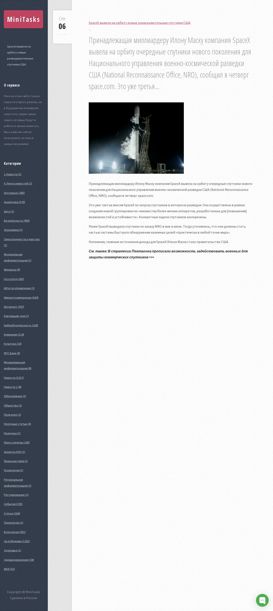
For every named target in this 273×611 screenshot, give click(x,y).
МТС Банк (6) (12, 353)
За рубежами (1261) (17, 541)
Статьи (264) (12, 513)
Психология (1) (13, 470)
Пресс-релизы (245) (17, 442)
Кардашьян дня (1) (16, 316)
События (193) (13, 504)
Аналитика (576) (14, 202)
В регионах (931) (15, 532)
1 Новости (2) (12, 174)
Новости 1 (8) (12, 387)
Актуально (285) (14, 193)
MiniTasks (23, 19)
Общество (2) (13, 405)
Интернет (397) (14, 307)
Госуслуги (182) (14, 279)
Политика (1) (12, 433)
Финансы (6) (12, 269)
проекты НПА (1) (14, 452)
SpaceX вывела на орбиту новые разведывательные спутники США (20, 55)
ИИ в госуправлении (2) (19, 288)
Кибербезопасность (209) (21, 325)
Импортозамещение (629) (21, 297)
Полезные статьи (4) (17, 424)
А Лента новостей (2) (18, 183)
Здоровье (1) (12, 550)
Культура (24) (12, 344)
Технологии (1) (13, 522)
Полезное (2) (12, 415)
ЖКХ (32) (9, 569)
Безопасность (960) (17, 220)
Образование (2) (15, 396)
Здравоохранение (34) (19, 560)
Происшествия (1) (16, 461)
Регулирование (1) (16, 495)
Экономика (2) (13, 230)
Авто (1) (9, 211)
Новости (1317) (14, 378)
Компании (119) (14, 334)
